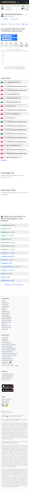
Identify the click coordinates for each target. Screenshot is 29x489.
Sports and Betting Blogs (9, 350)
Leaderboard (5, 306)
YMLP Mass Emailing (7, 360)
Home (3, 301)
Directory (4, 308)
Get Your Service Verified (9, 344)
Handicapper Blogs (7, 351)
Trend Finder (5, 315)
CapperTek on (6, 362)
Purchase (12, 24)
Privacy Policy (5, 401)
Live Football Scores (7, 377)
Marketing (5, 339)
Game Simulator (6, 317)
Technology (5, 337)
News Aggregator (7, 320)
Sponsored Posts (6, 342)
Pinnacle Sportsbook (7, 374)
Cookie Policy (5, 402)
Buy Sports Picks (6, 325)
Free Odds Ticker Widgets (9, 355)
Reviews (26, 24)
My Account (5, 302)
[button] (26, 2)
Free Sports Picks (6, 357)
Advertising (5, 341)
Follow (6, 19)
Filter (8, 36)
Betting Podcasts (6, 322)
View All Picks (3, 160)
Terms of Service (6, 399)
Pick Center (5, 304)
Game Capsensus (7, 318)
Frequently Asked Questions (10, 353)
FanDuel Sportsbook (7, 375)
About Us (4, 324)
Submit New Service (7, 346)
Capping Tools (6, 311)
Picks (19, 24)
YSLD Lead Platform (7, 358)
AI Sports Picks (6, 379)
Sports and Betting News (9, 348)
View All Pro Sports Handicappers (14, 284)
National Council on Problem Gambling (10, 442)
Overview (5, 24)
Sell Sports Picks (6, 327)
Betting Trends (6, 313)
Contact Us (5, 329)
